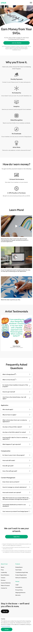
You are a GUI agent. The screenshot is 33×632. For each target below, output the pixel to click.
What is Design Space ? (9, 374)
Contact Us (4, 588)
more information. (5, 626)
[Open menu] (30, 2)
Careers (3, 577)
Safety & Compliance (21, 577)
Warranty (17, 595)
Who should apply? (8, 409)
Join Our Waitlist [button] (16, 43)
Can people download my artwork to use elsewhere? (14, 505)
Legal (16, 584)
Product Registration (21, 575)
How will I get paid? (8, 465)
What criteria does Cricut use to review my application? (15, 420)
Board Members (5, 575)
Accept (7, 629)
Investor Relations (6, 583)
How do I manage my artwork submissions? (15, 487)
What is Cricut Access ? (9, 379)
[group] (16, 333)
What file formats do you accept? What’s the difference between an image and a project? (16, 498)
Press (2, 570)
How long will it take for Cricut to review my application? (15, 438)
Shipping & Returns (20, 592)
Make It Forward (5, 585)
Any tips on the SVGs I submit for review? (14, 432)
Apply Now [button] (16, 536)
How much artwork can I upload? (12, 492)
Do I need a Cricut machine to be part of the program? (15, 385)
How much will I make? (9, 460)
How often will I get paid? (10, 471)
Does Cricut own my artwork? (11, 482)
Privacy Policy (19, 590)
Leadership (4, 572)
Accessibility (18, 587)
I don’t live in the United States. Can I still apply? (14, 397)
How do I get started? (9, 392)
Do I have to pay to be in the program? (14, 455)
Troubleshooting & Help (21, 572)
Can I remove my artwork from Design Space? (16, 511)
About (2, 567)
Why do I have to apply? (9, 414)
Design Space (18, 567)
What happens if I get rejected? (12, 444)
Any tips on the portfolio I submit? (12, 427)
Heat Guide (18, 570)
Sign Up (5, 611)
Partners (3, 580)
